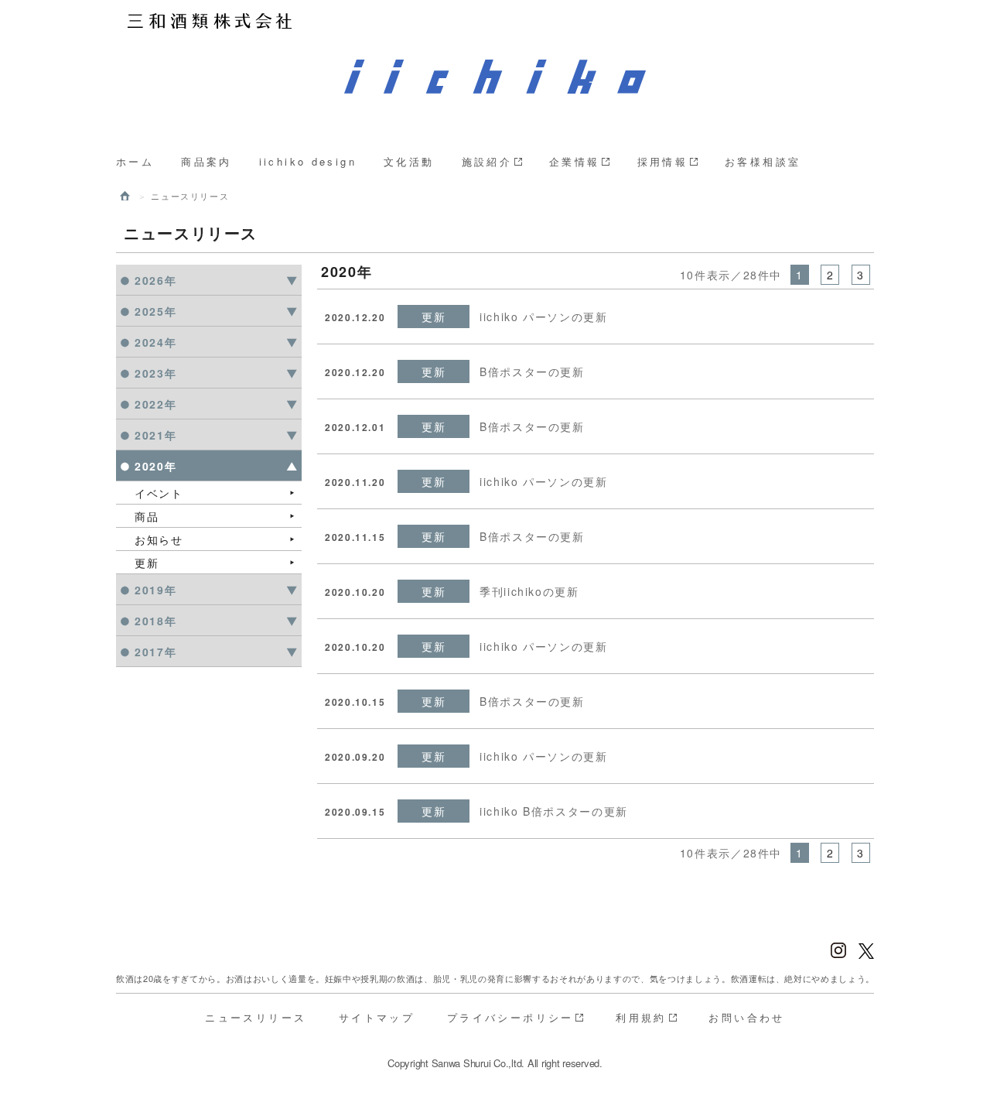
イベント (159, 493)
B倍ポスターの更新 (532, 371)
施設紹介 (487, 161)
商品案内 (206, 161)
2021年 (155, 435)
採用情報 (662, 161)
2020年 (155, 466)
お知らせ (159, 539)
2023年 (155, 373)
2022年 (155, 404)
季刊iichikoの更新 (529, 591)
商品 (147, 516)
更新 (147, 562)
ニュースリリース (255, 1017)
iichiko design (308, 161)
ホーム (135, 161)
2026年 (155, 280)
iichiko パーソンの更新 (544, 316)
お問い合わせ (746, 1017)
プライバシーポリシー (510, 1017)
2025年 (155, 311)
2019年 (155, 589)
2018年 (155, 620)
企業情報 (574, 161)
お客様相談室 (763, 161)
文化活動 (409, 161)
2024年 (155, 342)
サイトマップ (377, 1017)
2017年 (155, 651)
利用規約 (641, 1017)
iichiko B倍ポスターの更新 (554, 811)
